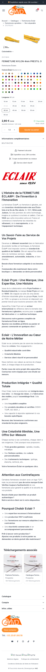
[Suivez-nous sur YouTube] (12, 641)
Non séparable (30, 23)
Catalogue (15, 21)
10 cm (6, 101)
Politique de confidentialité (30, 659)
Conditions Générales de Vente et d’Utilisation (23, 664)
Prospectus (9, 578)
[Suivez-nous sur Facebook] (17, 641)
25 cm (15, 106)
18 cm (31, 101)
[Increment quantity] (14, 129)
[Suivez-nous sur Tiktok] (28, 641)
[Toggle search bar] (42, 10)
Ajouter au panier (31, 130)
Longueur (8, 97)
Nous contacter (10, 630)
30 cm (23, 106)
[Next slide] (43, 2)
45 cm (15, 110)
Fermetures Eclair (28, 21)
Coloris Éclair (11, 70)
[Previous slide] (3, 2)
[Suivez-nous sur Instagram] (23, 641)
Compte (5, 602)
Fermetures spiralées (13, 23)
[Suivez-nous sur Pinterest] (33, 641)
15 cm (23, 101)
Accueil (4, 21)
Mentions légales (13, 659)
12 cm (14, 101)
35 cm (32, 106)
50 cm (23, 110)
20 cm (40, 101)
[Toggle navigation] (3, 10)
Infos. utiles (7, 608)
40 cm (6, 110)
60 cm (6, 115)
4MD (36, 668)
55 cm (32, 110)
